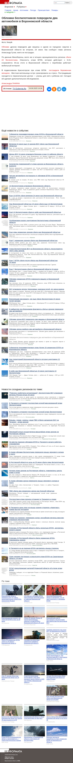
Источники (24, 10)
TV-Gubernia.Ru (19, 89)
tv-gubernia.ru (8, 37)
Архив (15, 10)
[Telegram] (59, 89)
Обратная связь (9, 757)
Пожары (54, 10)
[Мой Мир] (64, 89)
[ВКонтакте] (49, 89)
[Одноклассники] (54, 89)
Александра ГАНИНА (11, 83)
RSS (19, 760)
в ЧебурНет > (10, 12)
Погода (33, 10)
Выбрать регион (9, 758)
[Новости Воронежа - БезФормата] (11, 2)
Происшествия (44, 10)
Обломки (5, 47)
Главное (8, 10)
